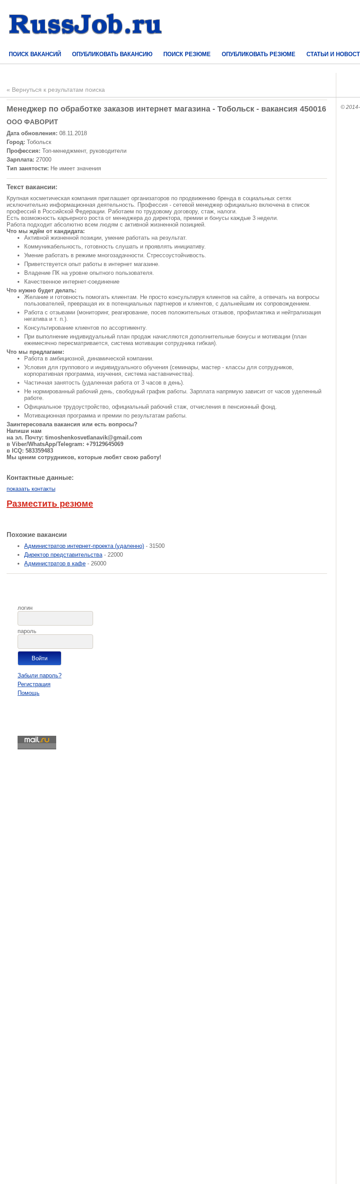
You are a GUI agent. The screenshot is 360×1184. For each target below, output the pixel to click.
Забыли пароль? (39, 675)
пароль (27, 631)
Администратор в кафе (55, 563)
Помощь (29, 693)
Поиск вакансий (35, 54)
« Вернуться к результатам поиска (56, 89)
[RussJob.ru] (85, 42)
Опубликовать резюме (258, 54)
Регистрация (34, 684)
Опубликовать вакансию (112, 54)
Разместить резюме (50, 503)
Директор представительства (63, 554)
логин (25, 608)
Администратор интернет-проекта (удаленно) (84, 546)
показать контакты (31, 489)
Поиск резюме (187, 54)
